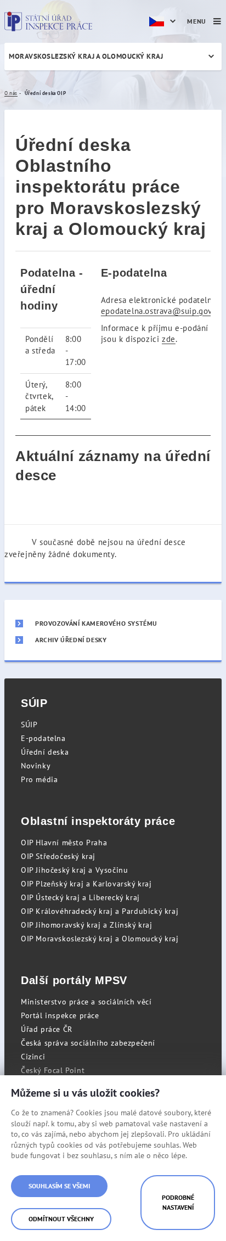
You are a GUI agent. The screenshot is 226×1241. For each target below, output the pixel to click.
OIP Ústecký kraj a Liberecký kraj (80, 897)
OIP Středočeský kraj (58, 856)
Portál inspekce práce (60, 1015)
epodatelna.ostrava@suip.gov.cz (161, 311)
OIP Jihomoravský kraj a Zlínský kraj (86, 925)
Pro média (39, 779)
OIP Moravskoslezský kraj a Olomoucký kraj (100, 939)
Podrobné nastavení (178, 1202)
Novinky (35, 766)
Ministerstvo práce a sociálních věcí (86, 1002)
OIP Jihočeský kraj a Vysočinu (74, 870)
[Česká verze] (164, 21)
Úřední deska (45, 752)
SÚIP (29, 724)
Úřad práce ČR (46, 1029)
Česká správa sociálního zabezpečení (88, 1043)
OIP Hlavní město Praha (64, 842)
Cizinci (33, 1057)
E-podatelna (43, 738)
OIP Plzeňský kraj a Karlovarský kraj (86, 884)
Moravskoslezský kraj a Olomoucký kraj (86, 56)
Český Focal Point (52, 1070)
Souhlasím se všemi (59, 1186)
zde (169, 339)
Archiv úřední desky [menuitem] (70, 640)
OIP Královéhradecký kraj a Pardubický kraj (99, 911)
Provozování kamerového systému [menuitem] (96, 623)
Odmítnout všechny (61, 1219)
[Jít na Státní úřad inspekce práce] (48, 21)
